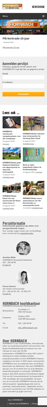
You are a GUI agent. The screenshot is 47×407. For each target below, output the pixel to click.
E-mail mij (7, 265)
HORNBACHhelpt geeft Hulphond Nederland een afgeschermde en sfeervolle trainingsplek (12, 167)
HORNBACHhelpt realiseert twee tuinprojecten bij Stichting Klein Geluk (33, 136)
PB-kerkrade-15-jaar (11, 47)
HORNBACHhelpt (28, 144)
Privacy (35, 404)
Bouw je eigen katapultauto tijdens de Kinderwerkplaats (32, 167)
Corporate (6, 144)
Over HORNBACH (15, 400)
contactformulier (26, 233)
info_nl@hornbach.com (27, 328)
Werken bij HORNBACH (19, 404)
